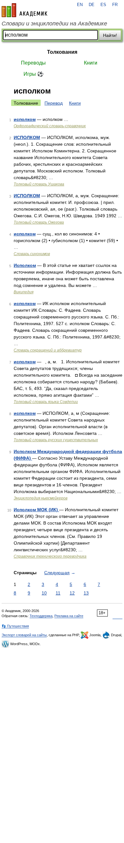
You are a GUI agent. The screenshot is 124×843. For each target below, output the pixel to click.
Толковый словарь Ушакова (39, 184)
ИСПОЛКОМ (27, 137)
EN (80, 5)
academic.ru (24, 10)
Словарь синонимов (32, 254)
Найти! (110, 35)
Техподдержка (41, 616)
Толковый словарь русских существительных (56, 440)
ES (103, 5)
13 (86, 593)
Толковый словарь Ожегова (39, 222)
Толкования (62, 52)
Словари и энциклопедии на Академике (54, 23)
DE (91, 5)
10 (44, 593)
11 (58, 593)
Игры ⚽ (34, 74)
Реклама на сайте (68, 616)
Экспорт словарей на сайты (24, 635)
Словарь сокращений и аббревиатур (48, 350)
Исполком (25, 265)
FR (115, 5)
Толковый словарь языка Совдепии (46, 402)
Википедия (23, 292)
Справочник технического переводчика (50, 556)
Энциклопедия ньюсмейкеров (40, 498)
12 (72, 593)
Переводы (33, 63)
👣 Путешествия (15, 626)
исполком (25, 119)
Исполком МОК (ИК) (36, 509)
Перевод (54, 103)
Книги (90, 63)
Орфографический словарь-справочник (50, 126)
